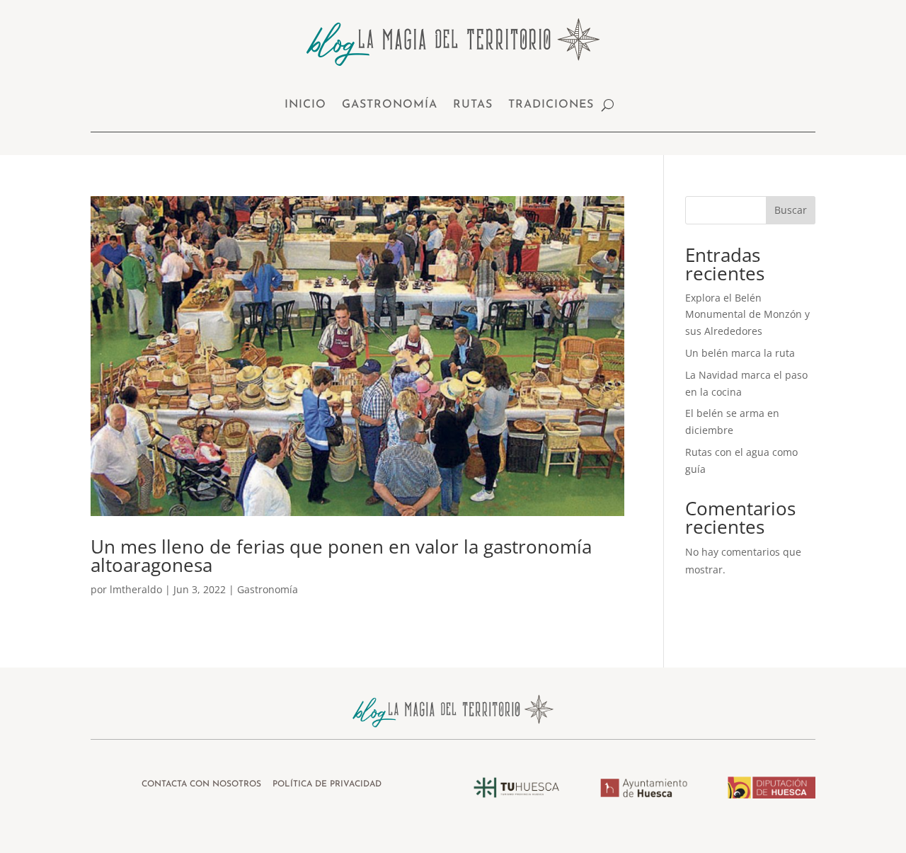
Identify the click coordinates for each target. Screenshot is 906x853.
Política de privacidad (327, 784)
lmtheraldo (136, 589)
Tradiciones (551, 104)
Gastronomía (389, 104)
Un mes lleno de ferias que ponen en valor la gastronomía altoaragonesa (341, 556)
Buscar (790, 210)
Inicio (305, 104)
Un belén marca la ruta (740, 353)
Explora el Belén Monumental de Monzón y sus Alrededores (747, 314)
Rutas (473, 104)
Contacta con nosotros (203, 784)
